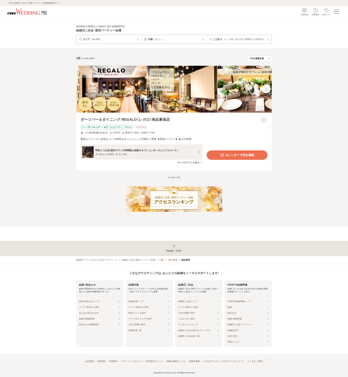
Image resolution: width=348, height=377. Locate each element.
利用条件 (113, 361)
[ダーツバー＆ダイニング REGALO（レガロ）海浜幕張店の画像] (174, 89)
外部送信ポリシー (154, 361)
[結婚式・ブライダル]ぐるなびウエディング (96, 260)
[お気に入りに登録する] (264, 120)
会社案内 (90, 361)
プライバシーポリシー (132, 361)
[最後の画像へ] (266, 89)
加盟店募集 (194, 361)
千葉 (161, 260)
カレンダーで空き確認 (239, 155)
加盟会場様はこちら (176, 361)
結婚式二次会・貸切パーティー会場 (138, 260)
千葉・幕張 (172, 260)
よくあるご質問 (254, 361)
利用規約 (101, 361)
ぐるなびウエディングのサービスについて (223, 361)
